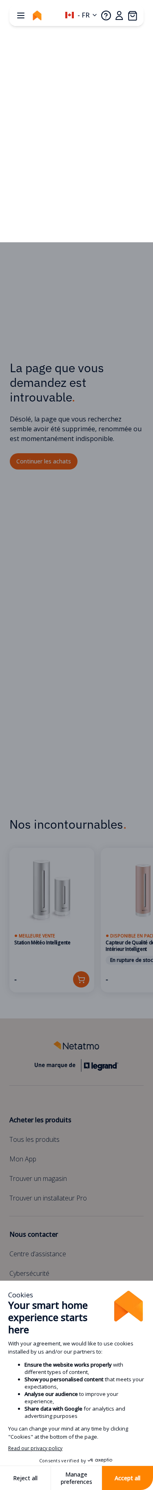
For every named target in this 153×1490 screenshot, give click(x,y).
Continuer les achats (43, 461)
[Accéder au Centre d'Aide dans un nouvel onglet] (106, 15)
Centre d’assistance (37, 1253)
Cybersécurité (29, 1273)
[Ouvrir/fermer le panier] (132, 15)
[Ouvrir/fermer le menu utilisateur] (119, 15)
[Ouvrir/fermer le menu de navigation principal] (21, 15)
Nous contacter (33, 1234)
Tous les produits (34, 1139)
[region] (76, 920)
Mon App (22, 1158)
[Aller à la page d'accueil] (37, 15)
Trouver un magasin (38, 1178)
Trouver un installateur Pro (48, 1198)
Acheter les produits (40, 1119)
